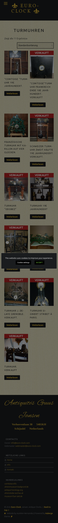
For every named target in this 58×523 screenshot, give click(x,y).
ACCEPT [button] (39, 262)
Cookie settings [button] (23, 262)
